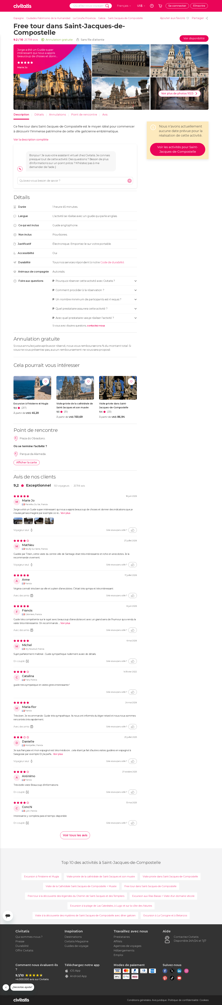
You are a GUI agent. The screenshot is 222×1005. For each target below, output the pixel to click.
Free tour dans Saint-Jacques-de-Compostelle (150, 886)
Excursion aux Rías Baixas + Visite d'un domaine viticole (163, 896)
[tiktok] (172, 978)
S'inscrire (199, 5)
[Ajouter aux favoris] (45, 381)
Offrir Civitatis (24, 950)
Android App (78, 976)
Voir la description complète (30, 139)
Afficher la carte (26, 462)
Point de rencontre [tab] (84, 114)
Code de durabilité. (112, 262)
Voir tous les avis (75, 835)
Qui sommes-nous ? (28, 936)
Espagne (18, 18)
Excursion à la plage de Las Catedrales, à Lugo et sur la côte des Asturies (111, 905)
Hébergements (124, 950)
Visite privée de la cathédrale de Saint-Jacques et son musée (101, 876)
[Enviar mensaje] (129, 181)
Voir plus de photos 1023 (177, 93)
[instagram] (186, 971)
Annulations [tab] (57, 114)
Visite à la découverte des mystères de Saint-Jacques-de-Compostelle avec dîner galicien (85, 915)
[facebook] (165, 971)
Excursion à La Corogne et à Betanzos (165, 915)
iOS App (75, 970)
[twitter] (172, 971)
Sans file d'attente (92, 39)
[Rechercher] (107, 5)
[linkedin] (179, 971)
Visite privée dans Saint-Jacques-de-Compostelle (170, 876)
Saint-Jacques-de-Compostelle (125, 18)
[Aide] (152, 6)
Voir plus (65, 513)
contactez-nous (96, 325)
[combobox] (91, 5)
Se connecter (177, 5)
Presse (19, 941)
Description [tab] (21, 114)
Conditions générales (139, 1000)
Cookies (204, 1000)
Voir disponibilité (194, 38)
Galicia (101, 18)
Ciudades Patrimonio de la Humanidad (48, 18)
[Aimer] (132, 530)
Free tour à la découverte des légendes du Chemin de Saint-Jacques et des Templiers (76, 896)
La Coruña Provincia (84, 18)
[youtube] (179, 978)
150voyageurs (61, 485)
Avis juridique (159, 1000)
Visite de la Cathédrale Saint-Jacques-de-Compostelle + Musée (81, 886)
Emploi (118, 955)
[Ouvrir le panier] (160, 6)
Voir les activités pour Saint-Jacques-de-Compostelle (177, 149)
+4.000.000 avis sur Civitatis (32, 979)
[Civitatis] (22, 6)
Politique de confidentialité (183, 1000)
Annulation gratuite (59, 39)
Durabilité (22, 946)
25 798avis (79, 485)
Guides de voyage (76, 946)
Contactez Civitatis (186, 936)
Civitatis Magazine (76, 941)
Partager (198, 18)
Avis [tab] (104, 114)
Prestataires (122, 936)
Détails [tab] (39, 114)
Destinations (73, 936)
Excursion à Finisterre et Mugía (41, 876)
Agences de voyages (127, 946)
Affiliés (118, 941)
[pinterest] (165, 978)
